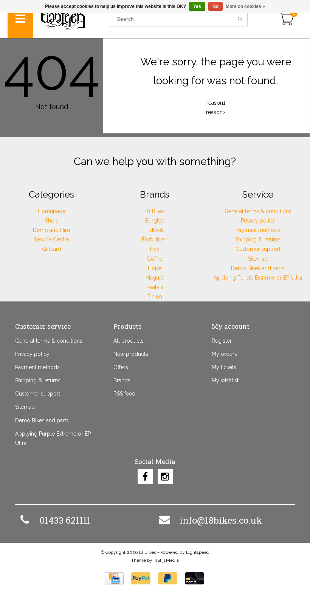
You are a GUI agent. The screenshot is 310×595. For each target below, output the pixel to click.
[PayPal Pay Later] (167, 578)
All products (128, 341)
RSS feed (124, 394)
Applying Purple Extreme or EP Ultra (258, 278)
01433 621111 (65, 520)
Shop (51, 221)
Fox (154, 249)
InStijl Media (166, 560)
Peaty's (154, 287)
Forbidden (154, 239)
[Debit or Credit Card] (194, 578)
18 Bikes (155, 211)
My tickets (224, 367)
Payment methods (258, 230)
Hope (154, 268)
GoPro (155, 259)
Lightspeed (197, 552)
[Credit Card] (114, 578)
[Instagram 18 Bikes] (165, 476)
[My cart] (286, 18)
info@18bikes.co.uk (221, 520)
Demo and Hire (51, 230)
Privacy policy (258, 221)
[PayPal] (140, 578)
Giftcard (51, 249)
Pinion (154, 297)
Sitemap (258, 259)
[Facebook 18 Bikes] (145, 476)
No (215, 6)
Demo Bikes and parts (258, 268)
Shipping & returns (258, 239)
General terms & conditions (257, 211)
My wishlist (225, 380)
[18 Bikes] (71, 19)
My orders (224, 354)
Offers (120, 367)
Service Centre (51, 239)
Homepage (51, 211)
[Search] (240, 18)
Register (222, 341)
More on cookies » (245, 6)
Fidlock (155, 230)
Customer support (258, 249)
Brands (121, 380)
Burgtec (154, 221)
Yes (197, 6)
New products (130, 354)
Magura (155, 278)
